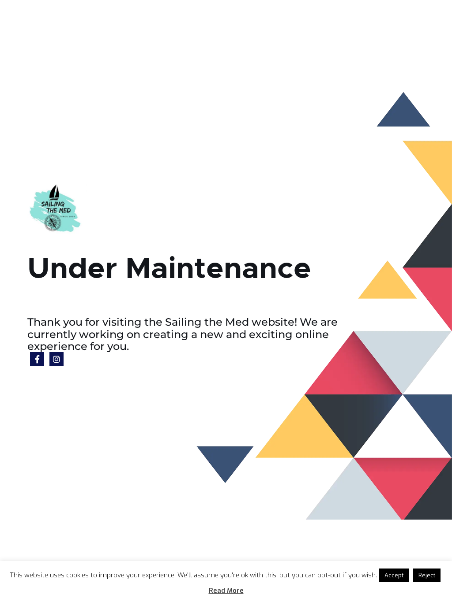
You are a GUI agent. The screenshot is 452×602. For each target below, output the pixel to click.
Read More (226, 590)
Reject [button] (426, 575)
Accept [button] (393, 575)
